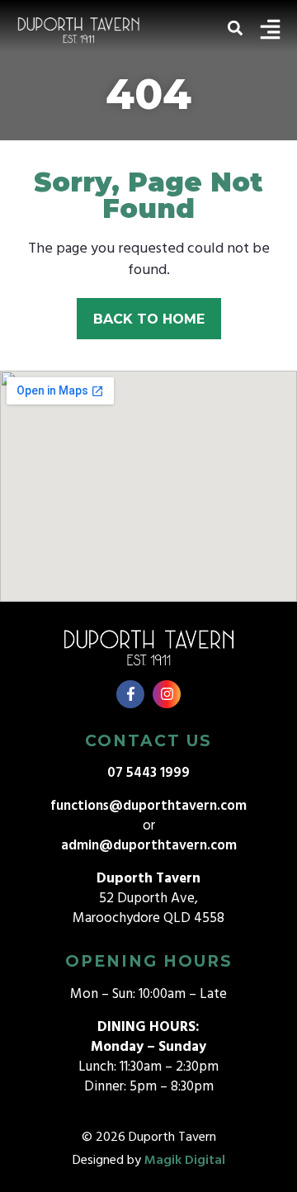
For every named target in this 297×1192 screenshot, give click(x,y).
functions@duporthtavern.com (148, 806)
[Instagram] (167, 694)
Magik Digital (184, 1160)
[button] (234, 28)
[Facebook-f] (130, 694)
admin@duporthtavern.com (149, 846)
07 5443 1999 (148, 773)
